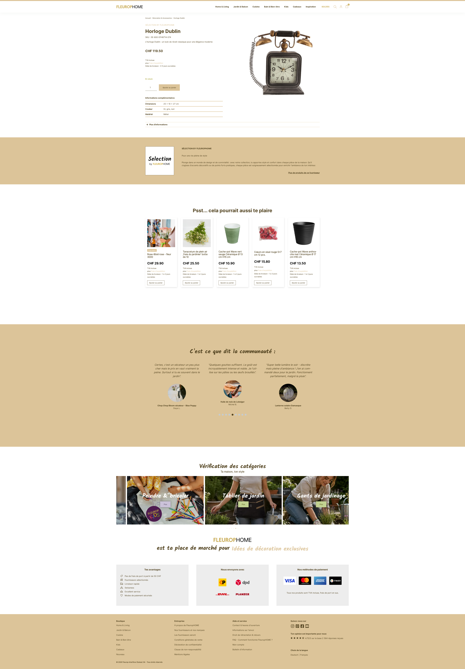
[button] (219, 415)
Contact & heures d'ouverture (246, 625)
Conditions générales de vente (188, 640)
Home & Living (123, 625)
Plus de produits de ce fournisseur (304, 173)
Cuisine (119, 635)
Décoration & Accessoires (162, 18)
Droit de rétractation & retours (246, 635)
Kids (118, 644)
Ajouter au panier (169, 87)
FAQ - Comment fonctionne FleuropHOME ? (252, 640)
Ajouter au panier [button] (156, 283)
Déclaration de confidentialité (188, 644)
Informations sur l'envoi (243, 630)
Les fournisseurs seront (185, 635)
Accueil (148, 18)
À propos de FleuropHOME (186, 625)
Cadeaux (120, 649)
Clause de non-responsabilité (187, 649)
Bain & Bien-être (123, 640)
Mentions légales (182, 654)
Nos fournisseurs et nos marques (189, 630)
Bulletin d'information (242, 649)
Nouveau (120, 654)
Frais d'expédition (156, 63)
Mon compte (238, 644)
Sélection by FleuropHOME (159, 25)
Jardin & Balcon (123, 630)
